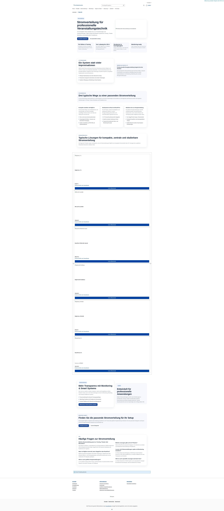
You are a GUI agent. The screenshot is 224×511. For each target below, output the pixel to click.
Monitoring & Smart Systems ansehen (88, 404)
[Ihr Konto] (143, 5)
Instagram (74, 488)
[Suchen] (123, 5)
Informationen (103, 481)
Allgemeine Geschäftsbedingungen (107, 490)
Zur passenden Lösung (95, 38)
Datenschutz (111, 501)
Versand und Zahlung (104, 483)
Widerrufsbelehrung (104, 488)
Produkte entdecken (82, 38)
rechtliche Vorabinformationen (106, 486)
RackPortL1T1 (78, 352)
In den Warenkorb (112, 188)
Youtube (74, 490)
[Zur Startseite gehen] (78, 5)
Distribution (74, 483)
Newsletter (129, 481)
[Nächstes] (151, 263)
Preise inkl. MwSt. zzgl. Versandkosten (82, 185)
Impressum (117, 501)
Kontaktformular (75, 485)
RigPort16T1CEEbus (80, 279)
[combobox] (112, 5)
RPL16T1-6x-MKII (79, 206)
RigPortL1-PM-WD (79, 316)
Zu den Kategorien (95, 425)
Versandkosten (108, 506)
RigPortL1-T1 (78, 170)
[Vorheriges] (73, 263)
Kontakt (74, 481)
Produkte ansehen (84, 425)
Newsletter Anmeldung (131, 483)
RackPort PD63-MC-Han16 (81, 243)
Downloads (102, 485)
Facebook (74, 486)
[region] (112, 263)
